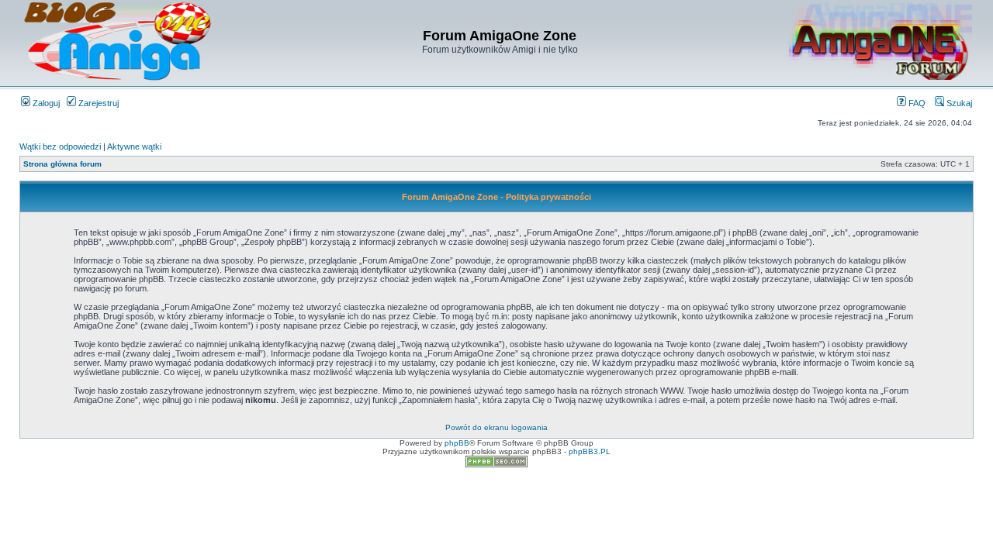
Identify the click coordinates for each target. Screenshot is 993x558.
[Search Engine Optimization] (496, 464)
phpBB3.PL (590, 451)
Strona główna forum (62, 164)
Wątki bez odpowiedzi (60, 146)
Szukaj (958, 103)
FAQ (916, 103)
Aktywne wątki (134, 146)
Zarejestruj (97, 103)
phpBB (457, 443)
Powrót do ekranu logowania (496, 427)
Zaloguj (45, 103)
